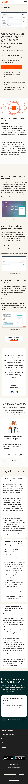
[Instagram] (7, 752)
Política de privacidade (10, 774)
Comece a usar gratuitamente (11, 67)
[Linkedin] (18, 752)
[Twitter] (15, 752)
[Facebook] (3, 752)
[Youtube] (11, 752)
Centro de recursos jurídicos (14, 771)
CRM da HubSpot (5, 7)
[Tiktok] (26, 752)
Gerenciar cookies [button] (14, 780)
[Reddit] (22, 752)
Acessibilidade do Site (14, 777)
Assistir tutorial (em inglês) (14, 455)
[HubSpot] (5, 2)
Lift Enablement (14, 387)
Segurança (21, 774)
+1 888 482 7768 (14, 339)
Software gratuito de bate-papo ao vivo (13, 699)
